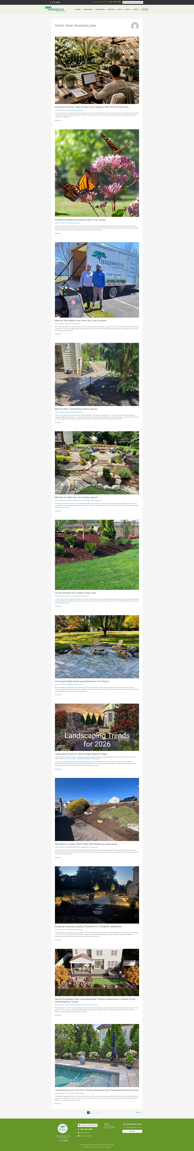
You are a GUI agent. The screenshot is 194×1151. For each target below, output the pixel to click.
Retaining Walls (72, 758)
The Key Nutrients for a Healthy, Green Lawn (75, 593)
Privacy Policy (86, 1147)
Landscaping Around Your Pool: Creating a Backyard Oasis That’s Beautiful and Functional (96, 1090)
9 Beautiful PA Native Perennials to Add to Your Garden (80, 220)
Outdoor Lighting (118, 757)
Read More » (58, 120)
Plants (56, 758)
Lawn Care (68, 323)
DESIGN (78, 9)
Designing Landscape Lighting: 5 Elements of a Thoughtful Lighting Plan (88, 926)
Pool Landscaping (70, 1093)
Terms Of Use (94, 1147)
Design (67, 757)
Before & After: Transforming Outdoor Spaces (76, 409)
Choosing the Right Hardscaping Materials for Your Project (82, 681)
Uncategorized (69, 110)
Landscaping (69, 500)
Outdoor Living (128, 757)
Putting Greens (63, 758)
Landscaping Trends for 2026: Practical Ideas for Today (81, 754)
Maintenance (76, 847)
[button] (81, 9)
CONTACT (128, 9)
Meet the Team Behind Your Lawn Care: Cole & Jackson (80, 320)
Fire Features (73, 757)
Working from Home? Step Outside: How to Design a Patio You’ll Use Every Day (92, 107)
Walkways (87, 758)
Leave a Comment (60, 110)
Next (138, 1112)
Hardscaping (81, 757)
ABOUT (119, 9)
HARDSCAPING (87, 9)
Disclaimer (108, 1147)
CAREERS (135, 9)
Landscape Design (90, 757)
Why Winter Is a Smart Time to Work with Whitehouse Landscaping (86, 844)
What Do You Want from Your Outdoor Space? (76, 497)
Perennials (68, 223)
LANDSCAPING (99, 9)
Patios (134, 757)
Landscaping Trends (78, 500)
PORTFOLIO (110, 9)
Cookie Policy (101, 1147)
